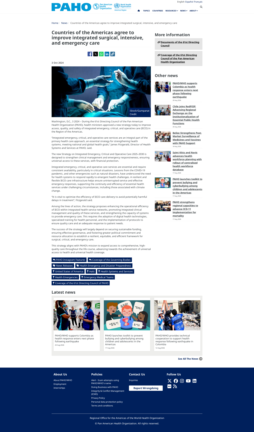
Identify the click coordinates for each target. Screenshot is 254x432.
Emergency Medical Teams (99, 277)
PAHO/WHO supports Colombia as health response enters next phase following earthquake (185, 90)
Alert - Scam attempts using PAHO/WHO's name (105, 382)
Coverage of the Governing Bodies (111, 259)
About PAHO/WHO (63, 380)
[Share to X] (95, 54)
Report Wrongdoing (145, 388)
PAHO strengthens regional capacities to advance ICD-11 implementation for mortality (185, 208)
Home (55, 23)
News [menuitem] (183, 10)
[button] (112, 54)
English (181, 1)
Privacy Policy (98, 397)
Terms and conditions (102, 405)
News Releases (64, 265)
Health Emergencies (66, 277)
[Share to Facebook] (90, 54)
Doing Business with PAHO (104, 387)
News (64, 23)
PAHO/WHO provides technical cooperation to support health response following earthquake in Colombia (174, 340)
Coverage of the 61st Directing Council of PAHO (81, 283)
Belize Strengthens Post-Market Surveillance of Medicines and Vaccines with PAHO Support (187, 138)
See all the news (188, 358)
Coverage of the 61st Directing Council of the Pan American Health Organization (179, 58)
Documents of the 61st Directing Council (180, 44)
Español (189, 1)
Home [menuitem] (139, 11)
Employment (60, 384)
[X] (169, 381)
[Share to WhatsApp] (101, 54)
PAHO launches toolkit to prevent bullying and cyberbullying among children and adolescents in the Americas (187, 185)
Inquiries (133, 380)
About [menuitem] (193, 10)
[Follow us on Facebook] (176, 381)
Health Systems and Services (117, 271)
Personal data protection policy (107, 401)
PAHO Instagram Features (70, 259)
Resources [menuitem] (170, 10)
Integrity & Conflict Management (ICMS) (107, 392)
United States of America (69, 271)
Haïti (92, 271)
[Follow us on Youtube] (188, 381)
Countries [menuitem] (157, 10)
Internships (59, 387)
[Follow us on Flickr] (169, 387)
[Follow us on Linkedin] (194, 381)
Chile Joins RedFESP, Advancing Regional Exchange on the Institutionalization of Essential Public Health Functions (186, 115)
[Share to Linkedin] (107, 54)
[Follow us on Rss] (175, 387)
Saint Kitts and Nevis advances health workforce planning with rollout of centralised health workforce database (187, 161)
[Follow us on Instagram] (182, 381)
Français (198, 1)
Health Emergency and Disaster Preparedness (105, 265)
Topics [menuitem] (146, 10)
